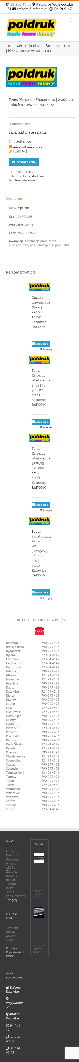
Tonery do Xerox (33, 176)
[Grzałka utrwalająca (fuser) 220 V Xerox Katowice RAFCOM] (39, 287)
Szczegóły (45, 349)
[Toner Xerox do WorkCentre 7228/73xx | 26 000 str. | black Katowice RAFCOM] (39, 438)
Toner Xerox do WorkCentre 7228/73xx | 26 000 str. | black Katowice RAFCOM (41, 468)
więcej (12, 900)
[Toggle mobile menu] (71, 20)
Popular (39, 844)
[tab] (39, 198)
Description (14, 198)
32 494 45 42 (13, 1050)
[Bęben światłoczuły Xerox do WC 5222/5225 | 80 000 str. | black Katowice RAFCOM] (39, 521)
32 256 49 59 (20, 4)
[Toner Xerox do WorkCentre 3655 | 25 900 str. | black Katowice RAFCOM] (39, 360)
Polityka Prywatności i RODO (15, 952)
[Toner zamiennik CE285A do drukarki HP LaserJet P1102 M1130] (39, 912)
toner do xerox (25, 180)
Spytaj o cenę (26, 162)
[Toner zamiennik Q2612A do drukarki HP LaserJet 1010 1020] (39, 858)
